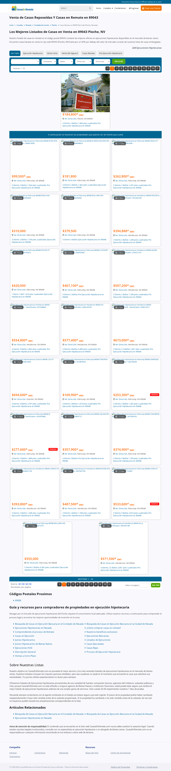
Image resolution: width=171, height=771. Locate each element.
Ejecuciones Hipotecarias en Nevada (33, 627)
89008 (18, 600)
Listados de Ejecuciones (98, 639)
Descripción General (25, 651)
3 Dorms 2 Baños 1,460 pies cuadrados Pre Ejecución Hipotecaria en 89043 (82, 124)
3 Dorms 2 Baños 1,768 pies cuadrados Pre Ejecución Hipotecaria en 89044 (132, 295)
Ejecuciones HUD (23, 647)
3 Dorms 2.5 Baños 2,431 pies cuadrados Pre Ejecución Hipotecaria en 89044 (133, 350)
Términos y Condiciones (147, 767)
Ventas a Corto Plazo (25, 655)
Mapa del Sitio (92, 753)
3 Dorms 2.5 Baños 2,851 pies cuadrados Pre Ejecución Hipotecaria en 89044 (120, 568)
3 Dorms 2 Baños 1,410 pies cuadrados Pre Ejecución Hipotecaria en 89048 (82, 404)
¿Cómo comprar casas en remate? (104, 627)
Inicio (98, 8)
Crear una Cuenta (152, 8)
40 (27, 584)
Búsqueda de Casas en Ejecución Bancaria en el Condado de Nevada (49, 623)
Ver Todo (15, 53)
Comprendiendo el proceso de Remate (34, 631)
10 (153, 68)
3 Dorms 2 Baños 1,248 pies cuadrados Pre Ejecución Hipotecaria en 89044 (132, 241)
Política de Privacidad (120, 767)
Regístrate (63, 753)
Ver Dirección (70, 118)
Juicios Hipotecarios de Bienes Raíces (33, 643)
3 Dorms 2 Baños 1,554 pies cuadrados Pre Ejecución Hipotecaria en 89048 (31, 186)
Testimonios (14, 756)
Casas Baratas (88, 53)
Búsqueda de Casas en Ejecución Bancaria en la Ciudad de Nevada (120, 623)
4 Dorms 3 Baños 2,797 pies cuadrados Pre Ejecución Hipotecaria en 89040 (31, 404)
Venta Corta (52, 53)
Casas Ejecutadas (95, 643)
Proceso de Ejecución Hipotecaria (103, 651)
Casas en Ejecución (24, 635)
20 (19, 584)
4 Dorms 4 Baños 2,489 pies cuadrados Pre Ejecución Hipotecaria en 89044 (82, 350)
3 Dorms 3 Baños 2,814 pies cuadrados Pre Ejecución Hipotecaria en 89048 (132, 514)
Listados (107, 8)
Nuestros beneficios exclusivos (102, 631)
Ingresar (135, 8)
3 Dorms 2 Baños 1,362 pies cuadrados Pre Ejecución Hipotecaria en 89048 (132, 404)
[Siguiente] (157, 68)
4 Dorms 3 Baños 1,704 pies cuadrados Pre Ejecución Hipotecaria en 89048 (132, 459)
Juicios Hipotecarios (25, 639)
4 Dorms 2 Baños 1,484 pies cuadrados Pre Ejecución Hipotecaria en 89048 (31, 459)
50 (30, 584)
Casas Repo (92, 647)
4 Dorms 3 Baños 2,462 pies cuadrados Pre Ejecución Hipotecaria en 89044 (31, 350)
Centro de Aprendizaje (120, 753)
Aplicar (119, 61)
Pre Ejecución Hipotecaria (110, 53)
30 (23, 584)
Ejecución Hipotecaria (33, 53)
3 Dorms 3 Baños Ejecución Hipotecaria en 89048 (84, 239)
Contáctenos (120, 8)
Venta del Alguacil (70, 53)
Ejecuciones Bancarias (98, 635)
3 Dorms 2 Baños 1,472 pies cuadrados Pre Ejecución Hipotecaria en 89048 (132, 186)
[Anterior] (107, 68)
